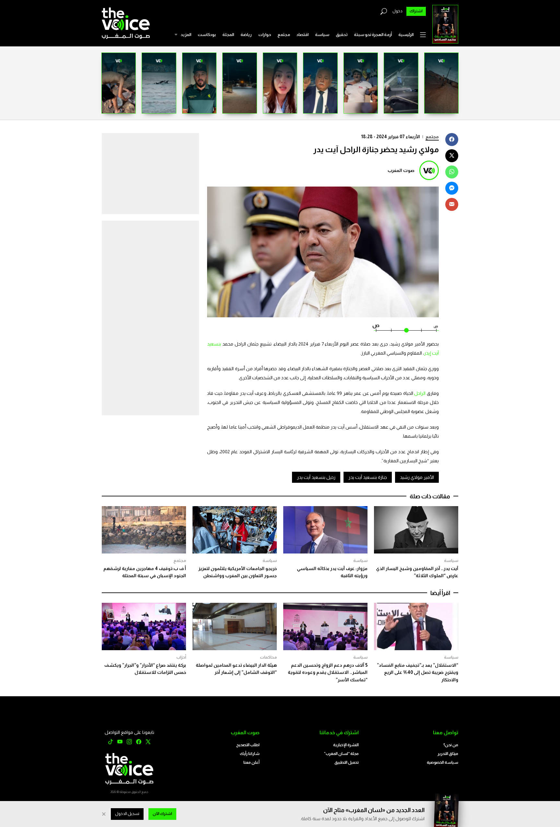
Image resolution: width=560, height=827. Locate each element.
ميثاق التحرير (448, 753)
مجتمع (283, 34)
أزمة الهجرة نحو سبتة (373, 34)
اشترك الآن (162, 813)
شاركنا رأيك (250, 753)
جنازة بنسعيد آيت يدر (367, 477)
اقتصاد (303, 34)
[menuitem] (406, 35)
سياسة (322, 34)
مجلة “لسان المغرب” (341, 753)
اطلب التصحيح (248, 745)
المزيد (186, 34)
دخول (397, 11)
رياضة (246, 34)
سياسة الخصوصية (442, 762)
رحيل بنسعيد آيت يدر (316, 477)
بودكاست (207, 34)
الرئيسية (406, 34)
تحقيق (341, 34)
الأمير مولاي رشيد (417, 477)
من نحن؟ (450, 745)
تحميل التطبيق (346, 762)
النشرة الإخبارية (346, 745)
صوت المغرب (401, 170)
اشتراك (416, 11)
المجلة (228, 34)
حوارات (264, 34)
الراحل (419, 393)
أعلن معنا (251, 762)
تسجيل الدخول (127, 813)
